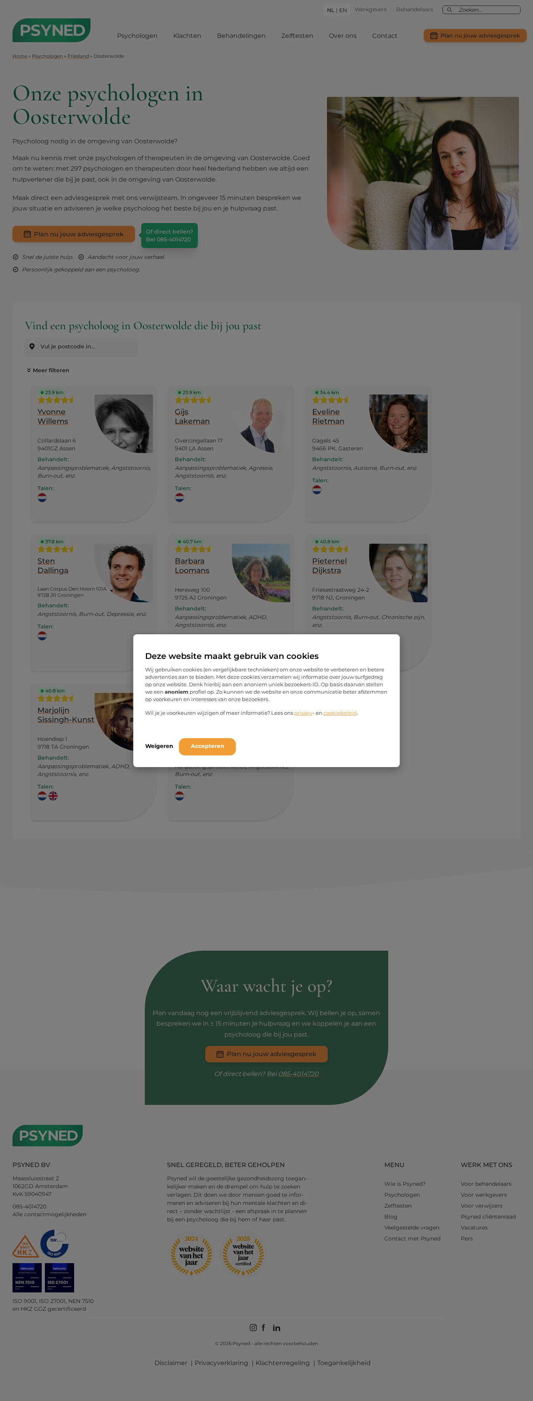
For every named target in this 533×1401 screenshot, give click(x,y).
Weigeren (159, 746)
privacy (303, 713)
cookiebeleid (340, 713)
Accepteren (207, 746)
